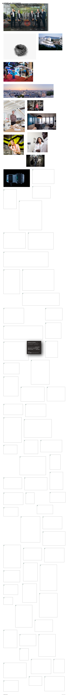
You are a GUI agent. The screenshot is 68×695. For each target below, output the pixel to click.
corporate (37, 347)
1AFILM (29, 352)
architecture (35, 348)
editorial (30, 348)
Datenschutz (5, 694)
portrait (38, 349)
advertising (30, 349)
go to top (64, 694)
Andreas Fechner (32, 342)
